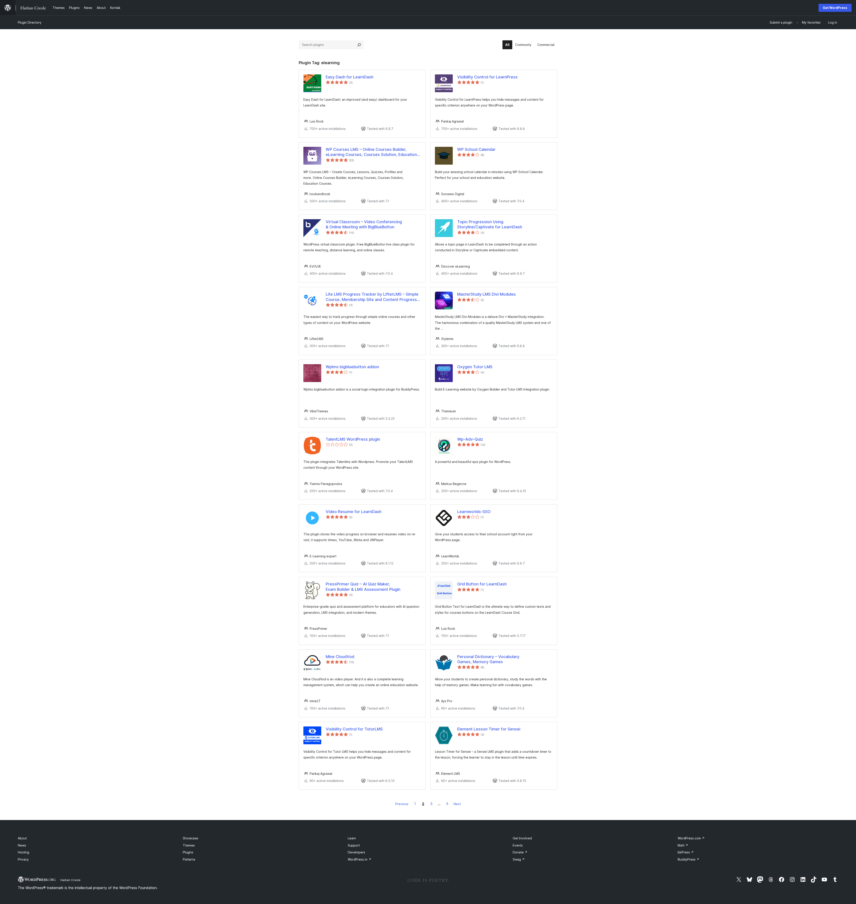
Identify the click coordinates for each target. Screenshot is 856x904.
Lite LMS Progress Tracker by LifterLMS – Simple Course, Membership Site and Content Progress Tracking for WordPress (372, 297)
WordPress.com (691, 838)
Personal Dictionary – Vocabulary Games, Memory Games (488, 659)
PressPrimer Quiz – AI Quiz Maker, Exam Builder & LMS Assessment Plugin (363, 586)
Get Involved (522, 838)
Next (457, 804)
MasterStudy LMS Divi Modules (486, 294)
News (22, 845)
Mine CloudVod (340, 656)
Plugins (188, 852)
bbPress (686, 852)
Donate (520, 852)
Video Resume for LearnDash (353, 511)
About (22, 838)
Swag (519, 859)
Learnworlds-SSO (474, 511)
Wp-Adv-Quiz (470, 439)
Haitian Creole (70, 880)
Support (354, 845)
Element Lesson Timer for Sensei (488, 729)
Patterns (189, 859)
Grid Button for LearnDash (482, 584)
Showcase (190, 838)
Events (518, 845)
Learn (352, 838)
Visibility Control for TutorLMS (354, 729)
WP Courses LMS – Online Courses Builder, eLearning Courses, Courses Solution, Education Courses (371, 152)
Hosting (23, 852)
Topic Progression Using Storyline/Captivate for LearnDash (489, 224)
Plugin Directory (29, 22)
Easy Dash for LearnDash (349, 77)
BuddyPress (688, 859)
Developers (356, 852)
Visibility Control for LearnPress (487, 77)
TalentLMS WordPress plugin (353, 439)
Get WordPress (835, 8)
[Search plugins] (359, 44)
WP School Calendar (476, 149)
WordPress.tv (359, 859)
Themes (189, 845)
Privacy (23, 859)
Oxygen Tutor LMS (474, 366)
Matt (683, 845)
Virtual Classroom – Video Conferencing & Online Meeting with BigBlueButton (364, 224)
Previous (401, 804)
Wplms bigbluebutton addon (352, 366)
